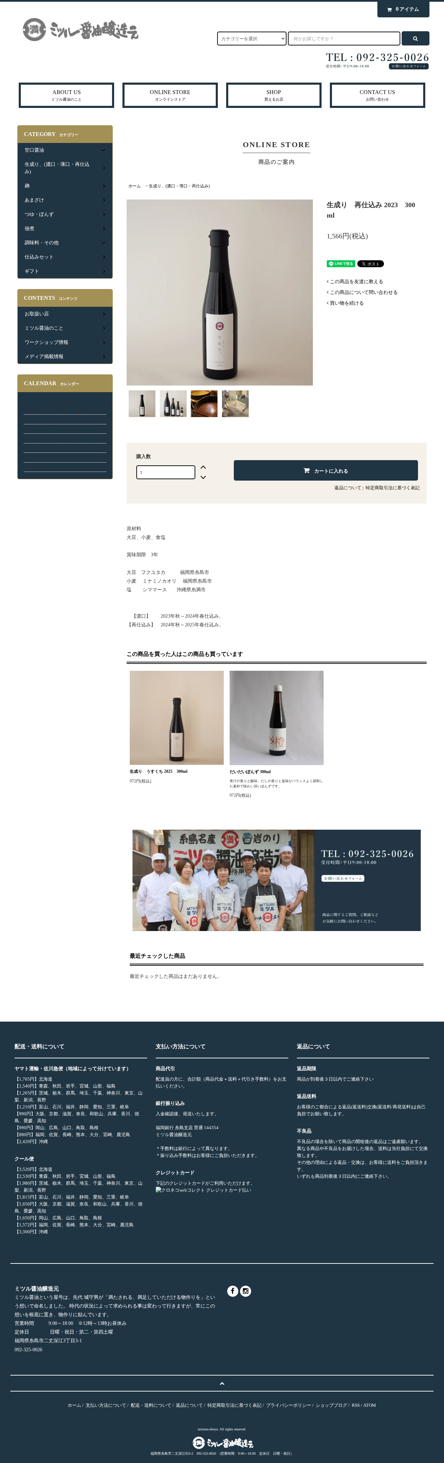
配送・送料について (151, 1405)
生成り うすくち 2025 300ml (158, 771)
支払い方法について (106, 1405)
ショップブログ (331, 1405)
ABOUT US (66, 95)
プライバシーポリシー (288, 1405)
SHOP (273, 95)
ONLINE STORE (170, 95)
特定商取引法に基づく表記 (393, 487)
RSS (356, 1405)
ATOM (369, 1405)
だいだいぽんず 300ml (250, 771)
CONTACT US (377, 95)
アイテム (407, 9)
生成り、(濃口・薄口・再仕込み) (179, 186)
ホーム (134, 186)
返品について (347, 487)
